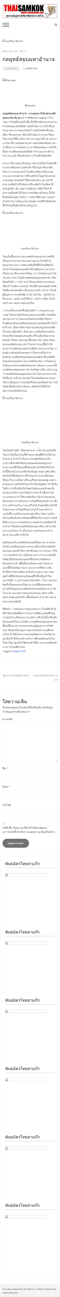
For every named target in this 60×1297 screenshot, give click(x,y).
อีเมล (6, 786)
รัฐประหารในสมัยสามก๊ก (15, 675)
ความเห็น (7, 719)
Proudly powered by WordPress (18, 1289)
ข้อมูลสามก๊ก (19, 651)
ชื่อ (5, 768)
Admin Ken (32, 68)
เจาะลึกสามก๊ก (11, 68)
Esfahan (49, 1289)
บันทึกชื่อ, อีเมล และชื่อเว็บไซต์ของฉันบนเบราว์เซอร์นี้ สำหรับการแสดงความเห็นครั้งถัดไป (28, 830)
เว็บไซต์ (6, 805)
